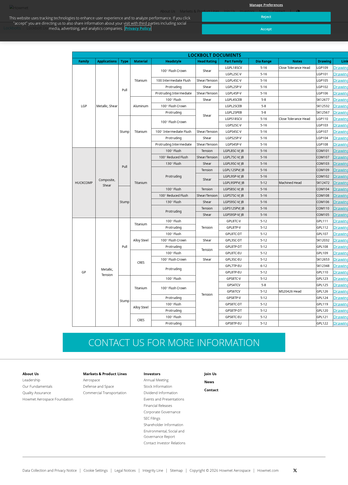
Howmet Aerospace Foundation (47, 399)
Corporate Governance (162, 411)
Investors (152, 374)
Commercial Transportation (104, 392)
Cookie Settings (96, 470)
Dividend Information (161, 392)
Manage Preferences (266, 5)
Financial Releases (158, 405)
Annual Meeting (156, 380)
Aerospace (91, 380)
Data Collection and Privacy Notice (49, 470)
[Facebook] (304, 470)
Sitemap (176, 470)
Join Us (210, 374)
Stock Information (158, 386)
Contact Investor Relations (164, 443)
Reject (266, 16)
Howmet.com (268, 470)
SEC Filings (152, 418)
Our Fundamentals (37, 386)
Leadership (31, 380)
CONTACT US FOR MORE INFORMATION (174, 342)
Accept (266, 29)
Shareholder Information (163, 424)
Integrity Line (153, 470)
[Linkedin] (312, 470)
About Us (30, 374)
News (209, 381)
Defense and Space (98, 386)
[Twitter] (295, 470)
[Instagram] (321, 470)
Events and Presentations (164, 399)
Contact (211, 389)
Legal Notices (125, 470)
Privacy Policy (138, 28)
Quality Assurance (36, 392)
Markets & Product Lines (105, 374)
